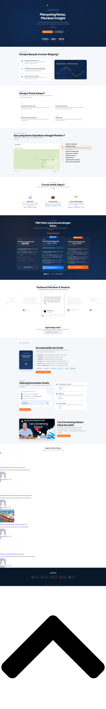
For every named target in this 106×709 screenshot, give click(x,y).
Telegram (36, 577)
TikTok (72, 577)
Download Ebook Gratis (44, 372)
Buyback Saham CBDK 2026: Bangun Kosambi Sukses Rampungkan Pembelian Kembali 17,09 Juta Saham (16, 495)
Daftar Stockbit (25, 409)
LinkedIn (54, 577)
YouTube (64, 577)
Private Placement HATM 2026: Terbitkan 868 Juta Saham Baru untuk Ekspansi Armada (13, 524)
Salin (47, 402)
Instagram (45, 577)
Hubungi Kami (48, 31)
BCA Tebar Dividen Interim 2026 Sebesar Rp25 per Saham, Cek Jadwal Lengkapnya (12, 467)
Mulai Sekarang (27, 267)
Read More (2, 472)
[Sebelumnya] (15, 171)
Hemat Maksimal (52, 267)
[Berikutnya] (58, 171)
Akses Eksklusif (77, 267)
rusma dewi (2, 479)
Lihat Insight (59, 31)
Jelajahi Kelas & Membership (52, 331)
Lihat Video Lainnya (64, 435)
